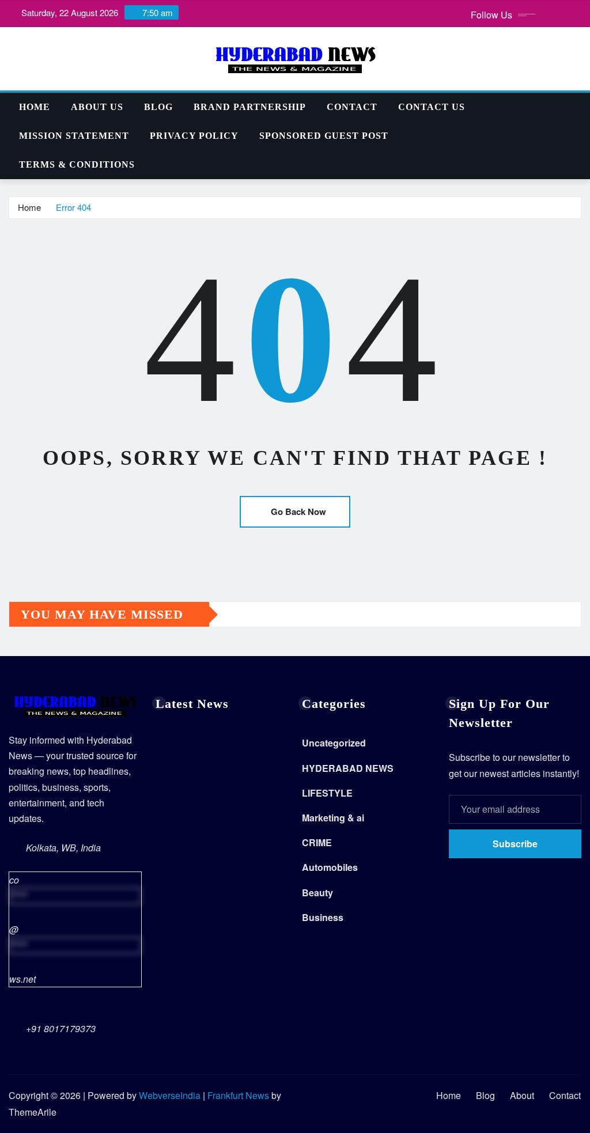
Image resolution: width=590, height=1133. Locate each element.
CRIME (317, 842)
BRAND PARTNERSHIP (250, 107)
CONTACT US (431, 107)
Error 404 (73, 207)
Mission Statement (74, 136)
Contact (352, 107)
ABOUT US (97, 107)
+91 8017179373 (61, 1028)
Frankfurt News (238, 1095)
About (522, 1095)
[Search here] (577, 106)
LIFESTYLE (327, 792)
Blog (158, 107)
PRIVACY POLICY (194, 136)
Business (322, 917)
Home (34, 107)
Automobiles (330, 867)
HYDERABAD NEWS (348, 768)
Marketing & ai (333, 817)
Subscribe (515, 843)
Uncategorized (334, 742)
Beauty (317, 892)
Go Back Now (298, 511)
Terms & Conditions (77, 164)
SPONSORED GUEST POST (323, 136)
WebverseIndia (170, 1095)
